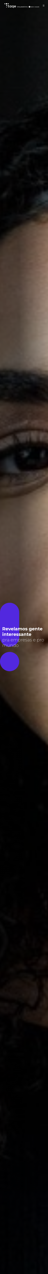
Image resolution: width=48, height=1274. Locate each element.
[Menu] (43, 5)
